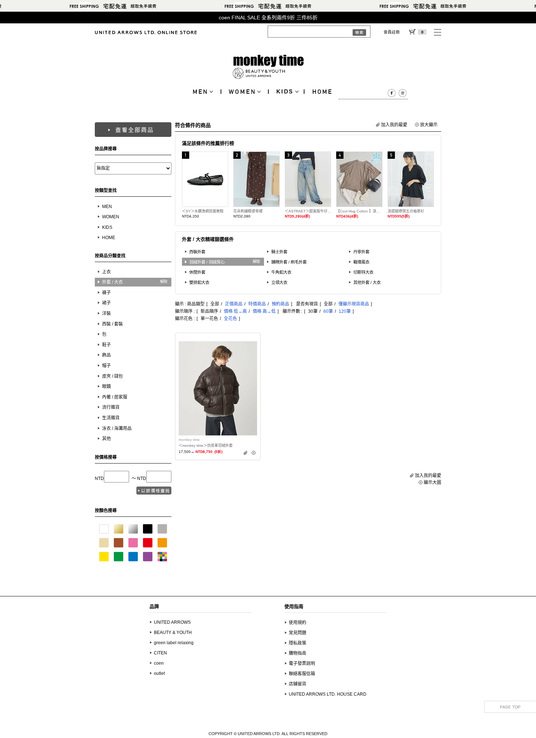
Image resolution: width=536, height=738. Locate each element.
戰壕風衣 (361, 262)
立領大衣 (279, 282)
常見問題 (297, 632)
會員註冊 (392, 32)
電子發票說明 (302, 663)
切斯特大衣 (363, 272)
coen (159, 663)
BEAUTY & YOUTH (173, 632)
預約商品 (280, 304)
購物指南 (297, 653)
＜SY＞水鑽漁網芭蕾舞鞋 (203, 211)
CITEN (160, 653)
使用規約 (297, 622)
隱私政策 (297, 643)
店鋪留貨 (297, 684)
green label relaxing (174, 642)
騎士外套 (279, 252)
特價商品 (257, 304)
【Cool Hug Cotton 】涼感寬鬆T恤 (359, 211)
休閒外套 (197, 272)
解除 (163, 282)
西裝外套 (197, 252)
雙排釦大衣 (199, 282)
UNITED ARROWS (172, 622)
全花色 (230, 318)
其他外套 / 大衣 (367, 282)
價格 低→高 (235, 311)
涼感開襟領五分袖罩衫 (406, 211)
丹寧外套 (361, 252)
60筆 (328, 311)
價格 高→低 (264, 311)
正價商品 (233, 304)
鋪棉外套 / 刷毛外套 (289, 262)
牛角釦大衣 (281, 272)
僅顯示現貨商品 (353, 304)
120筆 (345, 311)
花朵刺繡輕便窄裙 (248, 211)
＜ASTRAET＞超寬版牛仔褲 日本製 (308, 211)
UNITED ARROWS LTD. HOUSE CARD (327, 694)
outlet (159, 673)
